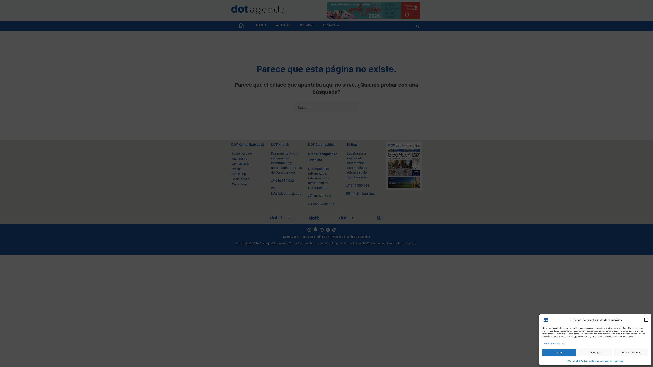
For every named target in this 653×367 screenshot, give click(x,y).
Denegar (595, 352)
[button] (646, 320)
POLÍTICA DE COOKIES (577, 361)
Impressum (618, 361)
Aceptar (560, 352)
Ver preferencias (631, 352)
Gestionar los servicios (554, 343)
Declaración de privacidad (600, 361)
